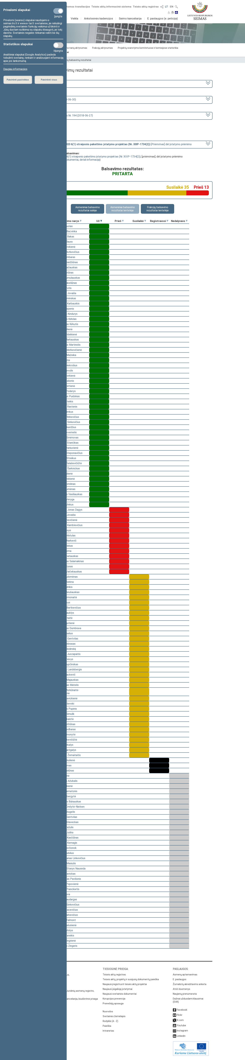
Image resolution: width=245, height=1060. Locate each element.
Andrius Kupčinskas (67, 664)
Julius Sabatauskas (67, 556)
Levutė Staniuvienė (67, 447)
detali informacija (90, 159)
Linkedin (181, 1036)
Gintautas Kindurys (67, 313)
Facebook (182, 1009)
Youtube (181, 1025)
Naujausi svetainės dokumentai (119, 993)
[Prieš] (123, 221)
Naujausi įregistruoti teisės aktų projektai (125, 984)
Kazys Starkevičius (67, 915)
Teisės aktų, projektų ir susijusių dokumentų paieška (131, 979)
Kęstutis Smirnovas (67, 437)
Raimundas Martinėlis (68, 344)
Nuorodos (108, 1011)
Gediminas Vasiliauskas (69, 494)
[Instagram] (174, 1030)
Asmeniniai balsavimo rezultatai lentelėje (122, 209)
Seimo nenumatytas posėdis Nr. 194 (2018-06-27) (63, 115)
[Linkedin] (174, 1036)
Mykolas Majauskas (67, 679)
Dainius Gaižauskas (67, 267)
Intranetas (108, 1030)
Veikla (74, 18)
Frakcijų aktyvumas (102, 48)
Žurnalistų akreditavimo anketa (189, 984)
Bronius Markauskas (67, 339)
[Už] (101, 221)
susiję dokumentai (68, 159)
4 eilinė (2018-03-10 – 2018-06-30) (55, 99)
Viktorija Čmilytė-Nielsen (70, 806)
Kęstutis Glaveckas (67, 822)
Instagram (182, 1030)
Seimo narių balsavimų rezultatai (73, 60)
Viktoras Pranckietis (67, 889)
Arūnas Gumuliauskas (68, 277)
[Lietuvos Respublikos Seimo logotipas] (199, 11)
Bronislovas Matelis (67, 685)
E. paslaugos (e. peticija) (162, 18)
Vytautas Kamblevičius (69, 525)
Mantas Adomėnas (67, 576)
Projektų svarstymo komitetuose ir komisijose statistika (148, 48)
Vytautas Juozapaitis (68, 654)
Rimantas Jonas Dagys (69, 509)
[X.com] (174, 1020)
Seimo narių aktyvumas (74, 48)
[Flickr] (174, 1015)
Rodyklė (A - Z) (110, 1021)
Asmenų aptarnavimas (185, 974)
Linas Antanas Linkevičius (70, 858)
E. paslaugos (179, 979)
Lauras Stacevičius (67, 909)
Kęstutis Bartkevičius (68, 607)
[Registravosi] (167, 221)
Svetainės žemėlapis (114, 1016)
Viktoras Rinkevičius (67, 417)
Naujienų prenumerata (185, 993)
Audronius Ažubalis (67, 780)
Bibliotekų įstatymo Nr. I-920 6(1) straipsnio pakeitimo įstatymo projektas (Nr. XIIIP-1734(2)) (86, 156)
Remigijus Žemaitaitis (68, 755)
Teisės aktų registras (146, 6)
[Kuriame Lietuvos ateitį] (191, 1055)
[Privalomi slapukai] (58, 11)
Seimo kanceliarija (130, 18)
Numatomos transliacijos (74, 6)
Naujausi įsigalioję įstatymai (117, 989)
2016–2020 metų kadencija (50, 83)
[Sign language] (172, 12)
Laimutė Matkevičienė (69, 350)
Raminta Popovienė (67, 884)
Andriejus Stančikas (67, 442)
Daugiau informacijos (15, 69)
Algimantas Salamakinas (70, 561)
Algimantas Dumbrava (68, 628)
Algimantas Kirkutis (67, 324)
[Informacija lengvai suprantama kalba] (176, 12)
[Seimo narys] (81, 221)
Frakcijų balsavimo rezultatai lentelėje (157, 209)
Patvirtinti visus (49, 79)
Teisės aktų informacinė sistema (111, 6)
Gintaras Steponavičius (69, 453)
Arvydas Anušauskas (68, 592)
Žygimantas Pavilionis (68, 878)
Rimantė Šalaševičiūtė (69, 463)
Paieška (107, 1026)
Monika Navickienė (67, 698)
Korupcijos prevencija (114, 998)
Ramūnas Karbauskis (68, 303)
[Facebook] (174, 1009)
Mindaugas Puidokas (68, 396)
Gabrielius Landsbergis (69, 669)
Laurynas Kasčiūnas (67, 837)
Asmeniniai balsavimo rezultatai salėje (87, 209)
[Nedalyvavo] (187, 221)
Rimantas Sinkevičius (68, 422)
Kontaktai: (40, 969)
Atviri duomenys (181, 989)
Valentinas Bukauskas (68, 801)
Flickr (179, 1015)
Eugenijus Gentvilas (67, 638)
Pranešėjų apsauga (113, 1003)
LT (166, 6)
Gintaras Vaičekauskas (69, 571)
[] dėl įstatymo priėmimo (113, 144)
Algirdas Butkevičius (67, 252)
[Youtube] (174, 1025)
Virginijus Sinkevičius (67, 904)
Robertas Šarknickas (68, 468)
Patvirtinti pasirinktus (18, 79)
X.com (180, 1020)
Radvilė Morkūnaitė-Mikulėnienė (67, 692)
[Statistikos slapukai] (58, 45)
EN (171, 6)
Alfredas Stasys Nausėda (71, 868)
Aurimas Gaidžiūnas (67, 262)
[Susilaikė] (145, 221)
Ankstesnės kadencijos (98, 18)
